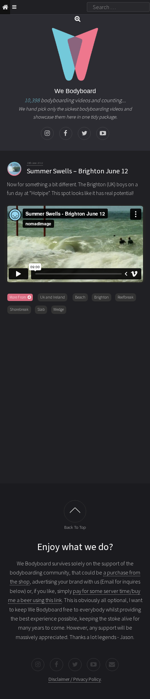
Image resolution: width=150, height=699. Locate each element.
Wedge (58, 309)
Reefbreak (126, 297)
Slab (41, 309)
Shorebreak (19, 309)
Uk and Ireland (52, 297)
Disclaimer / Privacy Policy (74, 679)
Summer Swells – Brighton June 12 (77, 170)
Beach (80, 297)
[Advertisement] (75, 397)
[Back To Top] (75, 511)
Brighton (101, 297)
